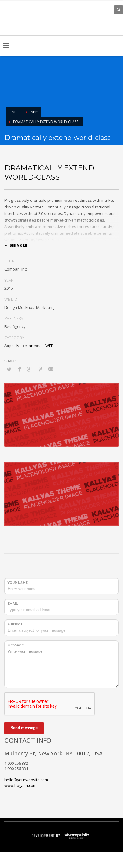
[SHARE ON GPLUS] (29, 368)
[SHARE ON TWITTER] (8, 369)
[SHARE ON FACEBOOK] (19, 368)
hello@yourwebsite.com (26, 779)
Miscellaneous (29, 345)
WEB (49, 345)
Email (12, 604)
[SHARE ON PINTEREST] (40, 368)
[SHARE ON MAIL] (50, 368)
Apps (9, 345)
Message (15, 645)
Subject (15, 624)
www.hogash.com (20, 785)
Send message (24, 728)
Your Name (17, 583)
